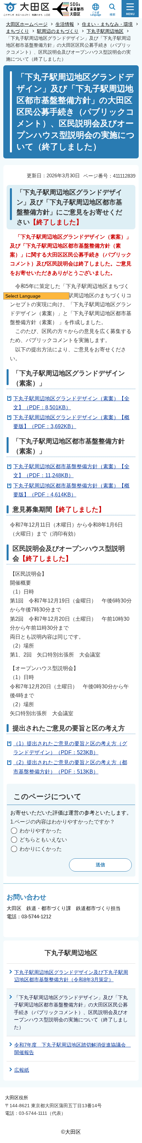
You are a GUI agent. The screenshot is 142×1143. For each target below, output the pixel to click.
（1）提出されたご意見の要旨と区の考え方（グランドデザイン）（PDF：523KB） (70, 748)
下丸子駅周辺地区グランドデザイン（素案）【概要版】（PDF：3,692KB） (71, 422)
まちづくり (17, 31)
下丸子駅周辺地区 (105, 31)
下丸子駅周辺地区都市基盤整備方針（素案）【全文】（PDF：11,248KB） (71, 471)
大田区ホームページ (27, 24)
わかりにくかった (40, 849)
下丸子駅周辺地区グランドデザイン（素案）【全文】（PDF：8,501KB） (71, 403)
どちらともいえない (43, 839)
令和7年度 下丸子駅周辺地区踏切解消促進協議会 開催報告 (72, 1048)
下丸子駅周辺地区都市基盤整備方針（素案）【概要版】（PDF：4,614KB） (71, 490)
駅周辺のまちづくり (58, 31)
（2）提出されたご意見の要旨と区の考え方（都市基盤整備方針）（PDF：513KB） (70, 767)
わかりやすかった (40, 830)
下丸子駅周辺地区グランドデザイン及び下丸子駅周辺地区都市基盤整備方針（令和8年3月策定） (71, 976)
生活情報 (64, 24)
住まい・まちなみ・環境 (107, 24)
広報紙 (21, 1070)
